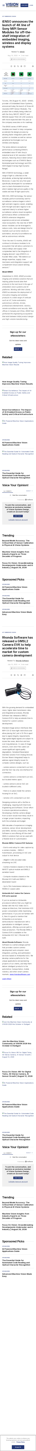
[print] (33, 66)
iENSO (22, 52)
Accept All (18, 1447)
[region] (18, 495)
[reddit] (21, 66)
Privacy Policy (21, 1442)
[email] (25, 66)
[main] (18, 1443)
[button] (3, 5)
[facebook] (11, 66)
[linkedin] (15, 66)
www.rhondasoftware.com (20, 974)
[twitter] (18, 66)
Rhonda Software (22, 661)
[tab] (7, 491)
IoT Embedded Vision (9, 16)
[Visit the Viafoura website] (29, 499)
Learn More (6, 979)
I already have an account (18, 520)
